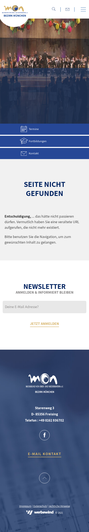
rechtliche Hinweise (59, 506)
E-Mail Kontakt (44, 453)
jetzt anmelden (44, 323)
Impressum (25, 506)
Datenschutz (40, 506)
